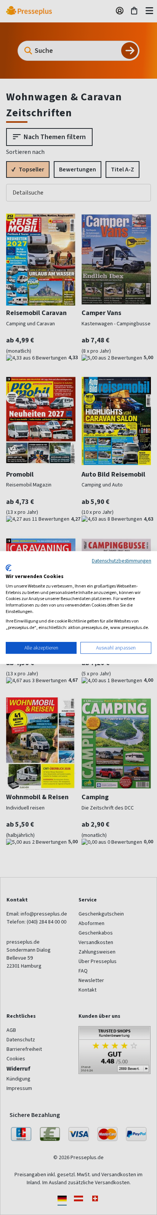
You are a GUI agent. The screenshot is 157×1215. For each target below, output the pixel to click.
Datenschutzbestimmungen (121, 560)
